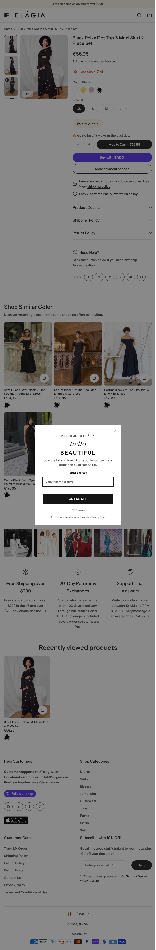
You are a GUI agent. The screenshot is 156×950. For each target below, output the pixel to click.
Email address (76, 472)
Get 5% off (76, 499)
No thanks (76, 510)
